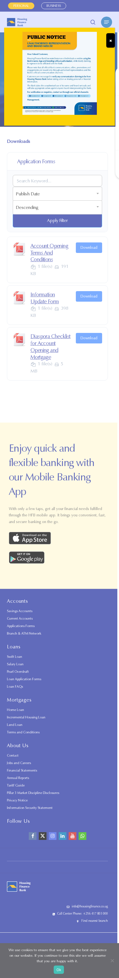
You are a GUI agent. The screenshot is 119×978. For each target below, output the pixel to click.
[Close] (110, 40)
